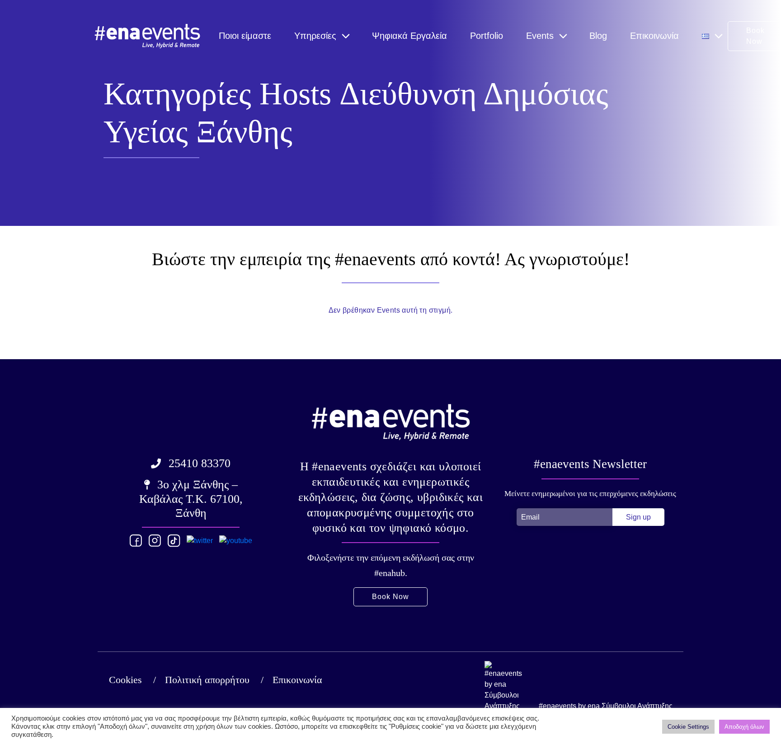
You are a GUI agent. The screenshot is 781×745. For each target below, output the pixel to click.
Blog (598, 36)
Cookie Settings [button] (688, 726)
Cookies (125, 679)
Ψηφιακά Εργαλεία (409, 36)
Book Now (390, 596)
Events (540, 36)
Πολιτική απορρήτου (207, 679)
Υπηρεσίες (315, 36)
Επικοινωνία (654, 36)
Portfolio (486, 36)
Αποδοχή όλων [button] (744, 726)
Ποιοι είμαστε (245, 36)
